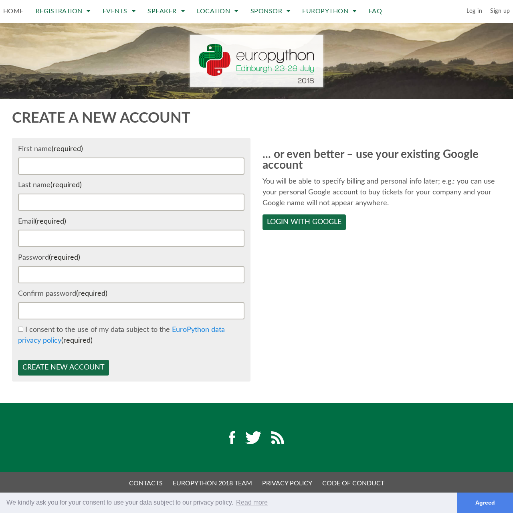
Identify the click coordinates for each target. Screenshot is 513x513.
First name (50, 149)
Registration (60, 11)
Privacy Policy (287, 483)
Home (13, 11)
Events (116, 11)
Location (214, 11)
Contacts (146, 483)
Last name (50, 185)
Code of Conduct (353, 483)
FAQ (375, 11)
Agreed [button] (485, 502)
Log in (474, 11)
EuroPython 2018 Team (212, 483)
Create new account (63, 367)
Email (42, 221)
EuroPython (326, 11)
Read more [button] (252, 502)
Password (49, 257)
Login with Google (304, 222)
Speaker (162, 11)
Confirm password (62, 293)
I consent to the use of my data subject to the (121, 335)
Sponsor (267, 11)
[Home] (256, 61)
